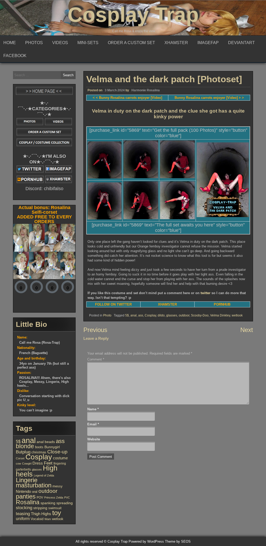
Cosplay (150, 315)
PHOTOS (34, 42)
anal (133, 315)
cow (18, 463)
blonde (25, 446)
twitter (205, 293)
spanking (48, 503)
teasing (23, 513)
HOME (9, 42)
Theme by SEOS (178, 541)
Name (93, 409)
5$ (127, 315)
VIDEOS (60, 42)
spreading (64, 503)
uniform (23, 518)
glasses (171, 315)
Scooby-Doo (200, 315)
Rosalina (27, 502)
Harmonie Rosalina (145, 90)
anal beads (46, 442)
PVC (67, 497)
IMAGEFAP (208, 42)
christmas (38, 452)
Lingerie (26, 479)
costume (60, 458)
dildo (161, 315)
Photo (107, 315)
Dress (37, 463)
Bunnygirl (52, 447)
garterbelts (23, 469)
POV (40, 497)
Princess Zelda (53, 497)
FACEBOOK (14, 55)
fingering (60, 463)
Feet (48, 463)
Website (93, 439)
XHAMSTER (176, 42)
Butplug (23, 451)
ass (140, 315)
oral (34, 492)
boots (39, 447)
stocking (24, 507)
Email (93, 424)
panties (26, 496)
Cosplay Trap (133, 14)
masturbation (33, 485)
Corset (20, 458)
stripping (40, 508)
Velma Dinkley (220, 315)
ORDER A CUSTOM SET (131, 42)
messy (57, 486)
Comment (95, 359)
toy (56, 513)
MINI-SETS (87, 42)
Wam (47, 519)
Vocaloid (37, 519)
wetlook (237, 315)
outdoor (184, 315)
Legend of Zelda (44, 475)
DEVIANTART (241, 42)
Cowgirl (26, 463)
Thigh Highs (41, 514)
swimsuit (55, 508)
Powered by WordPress (146, 541)
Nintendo (23, 491)
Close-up (57, 451)
